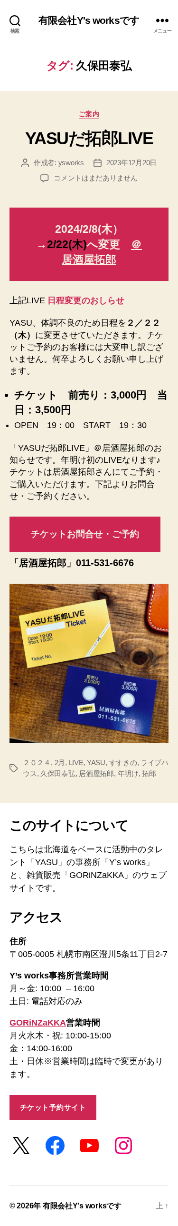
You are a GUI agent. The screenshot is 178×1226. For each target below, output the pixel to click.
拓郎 (149, 773)
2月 (60, 762)
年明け (128, 773)
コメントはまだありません (96, 178)
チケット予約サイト (53, 1107)
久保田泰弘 (57, 773)
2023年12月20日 (131, 163)
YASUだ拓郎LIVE (89, 138)
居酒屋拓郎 (96, 773)
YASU (96, 762)
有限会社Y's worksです (89, 20)
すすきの (123, 762)
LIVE (76, 762)
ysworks (71, 163)
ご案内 (89, 114)
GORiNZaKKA (37, 1022)
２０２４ (37, 762)
